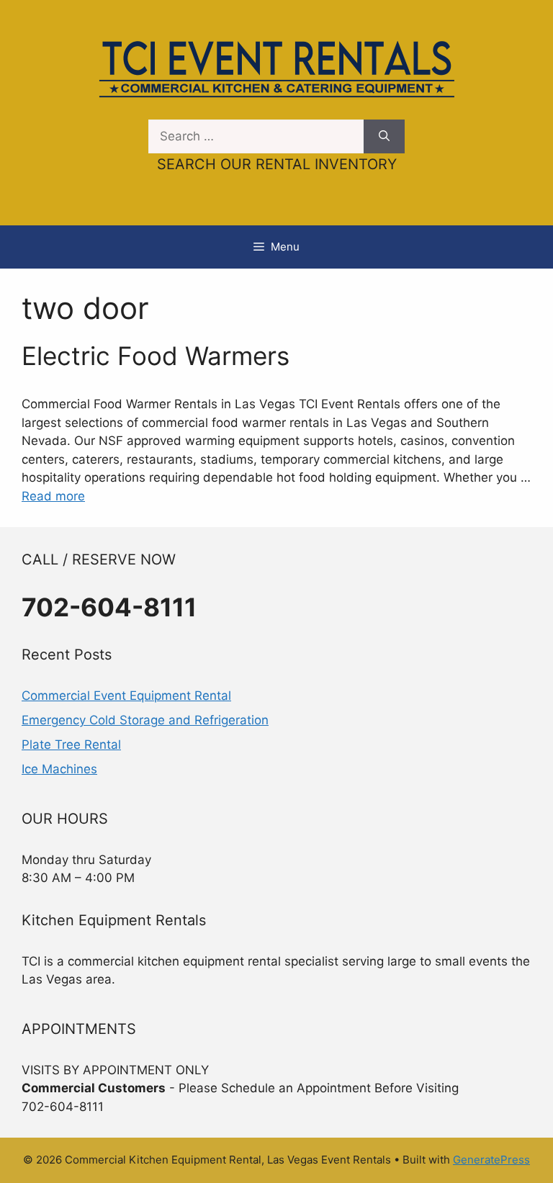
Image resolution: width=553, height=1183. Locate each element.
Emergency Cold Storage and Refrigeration (145, 720)
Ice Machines (59, 769)
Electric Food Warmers (155, 356)
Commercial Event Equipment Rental (126, 695)
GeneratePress (491, 1159)
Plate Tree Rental (71, 744)
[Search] (384, 137)
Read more (53, 496)
